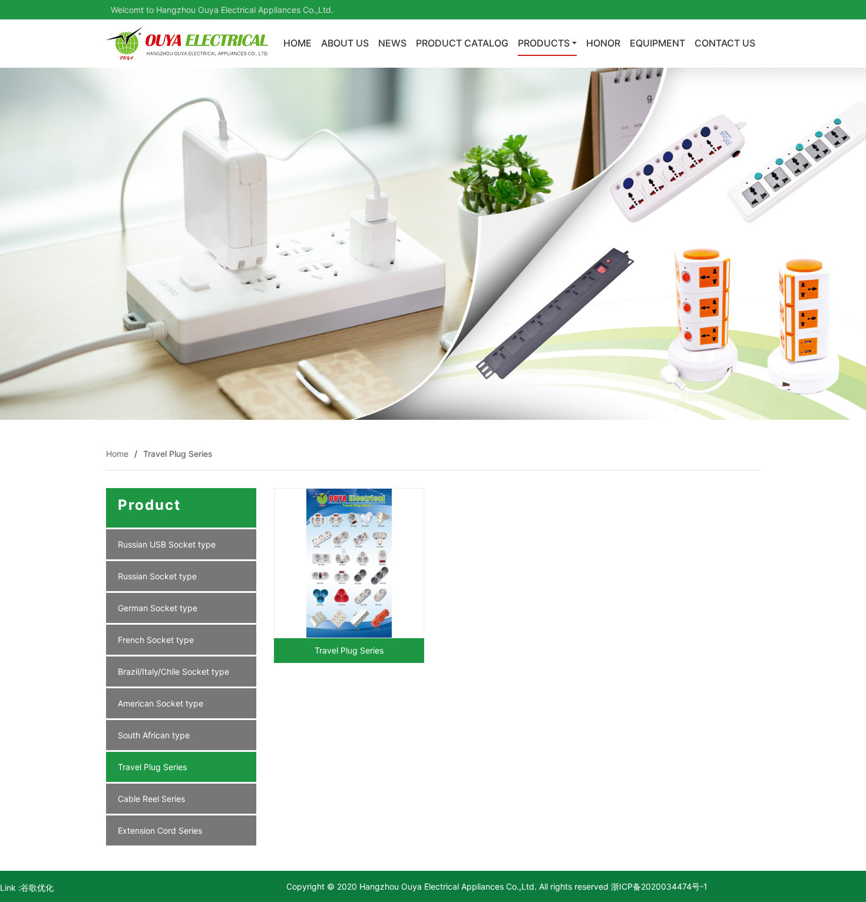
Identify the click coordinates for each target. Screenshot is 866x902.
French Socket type (156, 640)
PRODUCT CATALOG (462, 43)
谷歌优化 (37, 888)
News (392, 43)
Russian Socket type (157, 576)
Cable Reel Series (151, 799)
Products (544, 43)
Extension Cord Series (160, 830)
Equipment (657, 43)
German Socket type (157, 608)
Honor (603, 43)
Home (297, 43)
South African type (154, 735)
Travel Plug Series (178, 454)
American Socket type (160, 703)
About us (345, 43)
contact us (725, 43)
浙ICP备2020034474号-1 (658, 886)
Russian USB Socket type (167, 544)
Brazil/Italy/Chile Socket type (173, 671)
